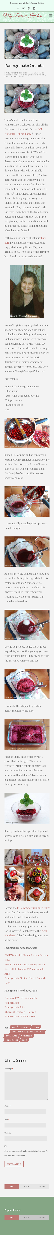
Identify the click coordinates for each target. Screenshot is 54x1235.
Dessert (8, 75)
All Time (42, 1186)
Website (7, 1133)
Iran (13, 1027)
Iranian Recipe (11, 1036)
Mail (6, 1119)
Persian (36, 1027)
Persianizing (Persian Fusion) (29, 75)
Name (7, 1106)
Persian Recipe (26, 1036)
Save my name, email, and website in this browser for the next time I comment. (26, 1153)
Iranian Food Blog (37, 1031)
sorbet (24, 1040)
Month (26, 1186)
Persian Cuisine (12, 1040)
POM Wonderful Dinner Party (33, 907)
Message (8, 1068)
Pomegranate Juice (14, 1007)
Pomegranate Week (14, 77)
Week (12, 1186)
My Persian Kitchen (18, 73)
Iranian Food (24, 1027)
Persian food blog (19, 1031)
